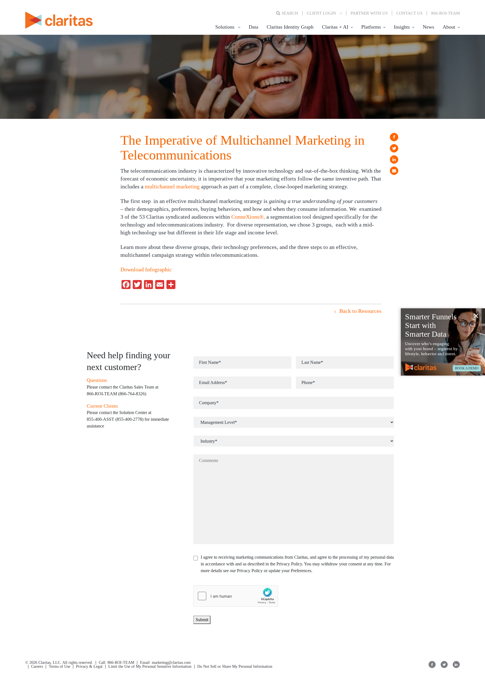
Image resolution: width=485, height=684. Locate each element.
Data (253, 27)
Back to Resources (359, 311)
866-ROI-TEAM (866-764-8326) (116, 393)
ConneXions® (247, 217)
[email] (394, 171)
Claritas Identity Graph (290, 27)
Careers (37, 666)
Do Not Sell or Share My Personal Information (234, 666)
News (428, 27)
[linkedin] (394, 159)
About (449, 27)
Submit (202, 619)
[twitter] (394, 148)
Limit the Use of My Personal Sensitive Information (149, 666)
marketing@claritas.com (171, 662)
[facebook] (394, 137)
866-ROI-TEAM (445, 13)
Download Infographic (146, 269)
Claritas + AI (335, 27)
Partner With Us (369, 13)
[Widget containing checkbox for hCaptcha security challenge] (235, 596)
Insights (402, 27)
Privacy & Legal (89, 666)
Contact (409, 13)
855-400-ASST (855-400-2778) (115, 419)
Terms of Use (59, 666)
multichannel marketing (172, 186)
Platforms (371, 27)
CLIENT (321, 13)
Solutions (224, 27)
